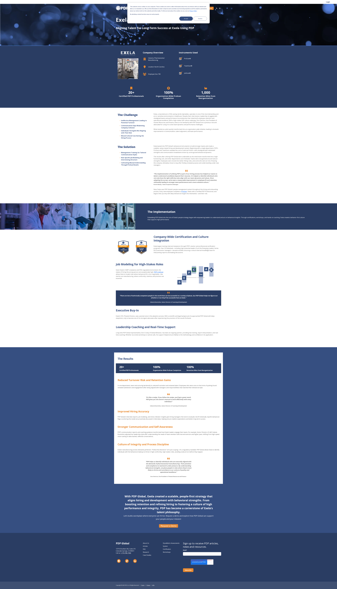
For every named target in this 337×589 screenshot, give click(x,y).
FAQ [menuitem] (144, 549)
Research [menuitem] (146, 552)
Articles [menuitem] (145, 546)
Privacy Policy (193, 11)
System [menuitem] (165, 546)
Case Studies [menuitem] (147, 555)
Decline (200, 18)
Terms (142, 585)
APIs (153, 585)
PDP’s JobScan (158, 272)
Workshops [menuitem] (167, 552)
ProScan (184, 191)
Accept (186, 18)
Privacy (148, 585)
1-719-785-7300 (126, 553)
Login (328, 2)
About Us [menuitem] (146, 543)
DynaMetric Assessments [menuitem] (171, 543)
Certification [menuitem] (167, 549)
